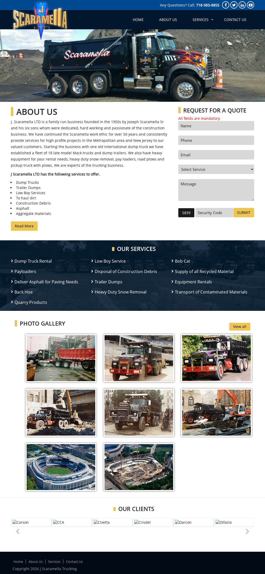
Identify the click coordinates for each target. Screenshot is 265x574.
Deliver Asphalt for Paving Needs (46, 282)
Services (201, 19)
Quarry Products (30, 302)
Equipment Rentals (193, 282)
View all (239, 326)
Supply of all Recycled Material (204, 271)
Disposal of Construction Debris (126, 271)
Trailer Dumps (108, 282)
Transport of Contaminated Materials (211, 292)
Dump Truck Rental (33, 261)
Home (138, 19)
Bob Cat (182, 261)
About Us (168, 19)
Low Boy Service (110, 261)
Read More (24, 225)
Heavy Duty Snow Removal (120, 292)
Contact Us (235, 19)
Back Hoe (23, 292)
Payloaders (25, 271)
